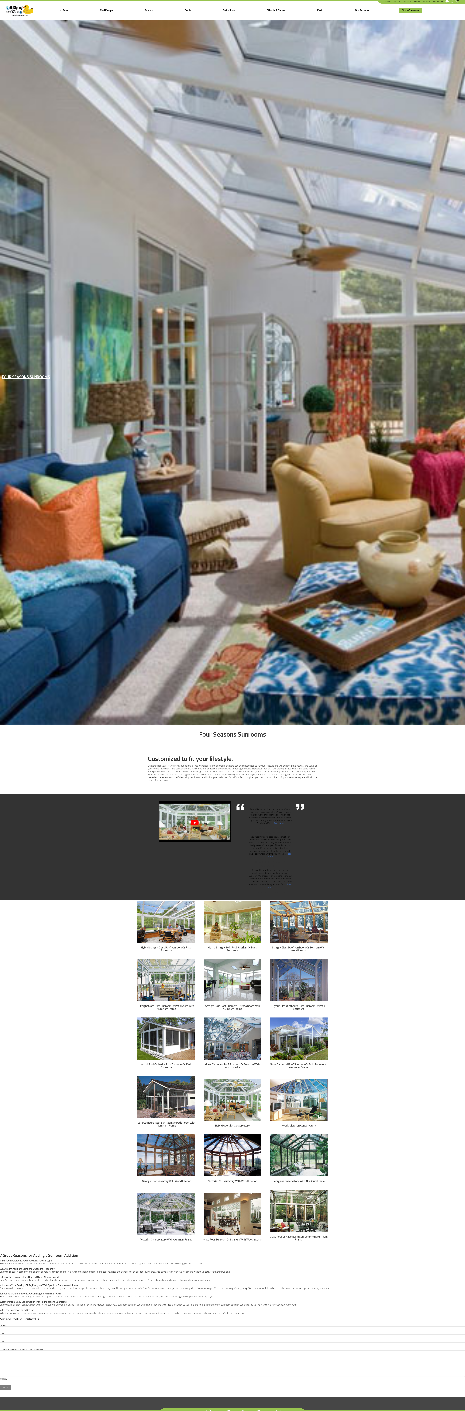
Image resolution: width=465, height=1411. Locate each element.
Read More (279, 823)
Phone (2, 1333)
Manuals (426, 2)
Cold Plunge (106, 10)
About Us (397, 2)
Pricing (388, 2)
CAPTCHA (3, 1379)
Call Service (438, 2)
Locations (408, 2)
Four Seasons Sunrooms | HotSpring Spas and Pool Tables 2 (20, 10)
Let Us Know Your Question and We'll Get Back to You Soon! (22, 1349)
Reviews (417, 2)
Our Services (362, 10)
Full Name (4, 1325)
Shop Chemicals (410, 10)
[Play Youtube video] (195, 822)
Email (2, 1341)
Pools (188, 10)
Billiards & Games (276, 10)
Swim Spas (229, 10)
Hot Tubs (63, 10)
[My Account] (447, 2)
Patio (320, 10)
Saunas (149, 10)
